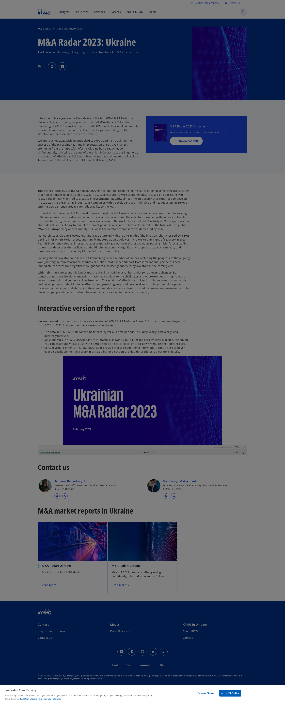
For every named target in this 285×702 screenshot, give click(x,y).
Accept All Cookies (230, 693)
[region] (142, 693)
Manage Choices (206, 693)
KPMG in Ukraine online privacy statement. (40, 698)
